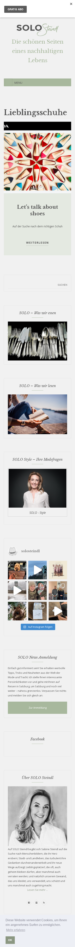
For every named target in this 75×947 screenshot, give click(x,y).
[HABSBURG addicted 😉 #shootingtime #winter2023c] (37, 590)
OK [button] (10, 940)
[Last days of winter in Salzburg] (17, 590)
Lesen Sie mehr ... (37, 890)
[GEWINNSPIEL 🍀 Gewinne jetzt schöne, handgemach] (37, 611)
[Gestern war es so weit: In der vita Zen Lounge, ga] (58, 590)
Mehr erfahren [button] (15, 930)
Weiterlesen (37, 242)
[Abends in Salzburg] (37, 570)
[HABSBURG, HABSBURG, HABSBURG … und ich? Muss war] (17, 570)
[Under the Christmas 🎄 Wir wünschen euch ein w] (17, 611)
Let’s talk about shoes (37, 210)
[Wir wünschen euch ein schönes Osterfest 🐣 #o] (58, 570)
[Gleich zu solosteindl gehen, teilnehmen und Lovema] (58, 611)
